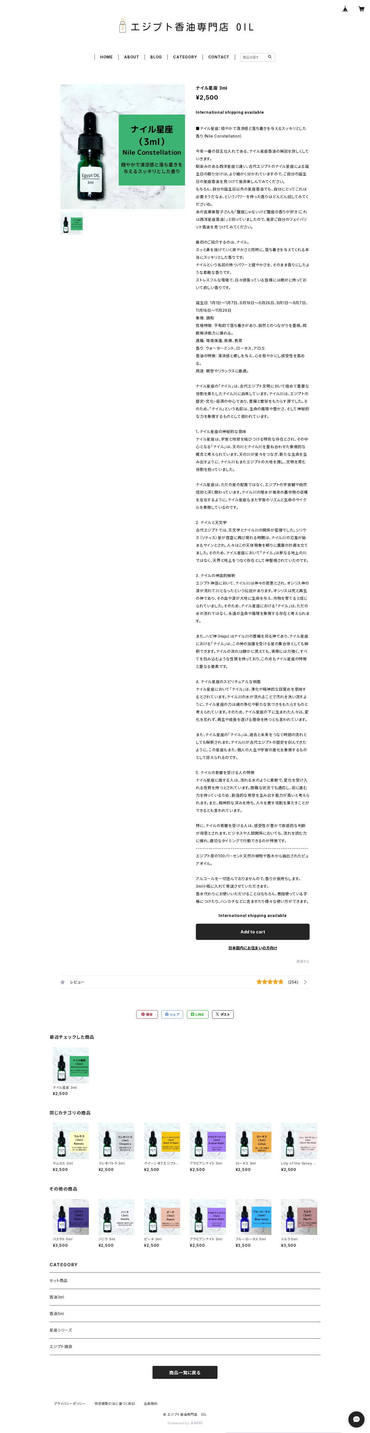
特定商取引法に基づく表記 (115, 1404)
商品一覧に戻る (185, 1372)
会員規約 (151, 1404)
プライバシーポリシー (70, 1404)
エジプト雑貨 (61, 1346)
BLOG (156, 57)
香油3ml (57, 1297)
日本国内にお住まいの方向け (252, 948)
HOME (106, 57)
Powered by (179, 1423)
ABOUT (131, 57)
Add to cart (253, 931)
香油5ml (57, 1313)
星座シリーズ (61, 1330)
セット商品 (59, 1280)
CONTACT (219, 57)
